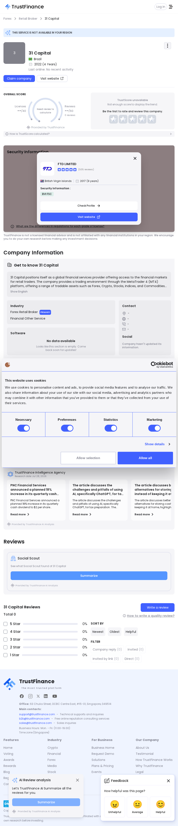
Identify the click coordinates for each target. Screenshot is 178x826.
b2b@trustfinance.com (34, 718)
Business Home (103, 748)
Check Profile (86, 205)
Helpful (131, 632)
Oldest (115, 632)
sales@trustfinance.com (35, 723)
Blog (6, 772)
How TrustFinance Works (154, 760)
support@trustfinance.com (37, 714)
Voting (8, 754)
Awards (8, 760)
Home (8, 748)
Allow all (145, 458)
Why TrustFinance (149, 766)
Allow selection (88, 458)
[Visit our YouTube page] (54, 696)
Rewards (9, 766)
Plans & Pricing (103, 766)
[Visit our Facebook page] (21, 696)
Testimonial (144, 754)
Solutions (98, 760)
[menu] (167, 45)
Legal (139, 772)
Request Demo (103, 754)
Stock (52, 772)
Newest (98, 632)
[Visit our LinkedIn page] (46, 696)
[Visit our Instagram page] (30, 696)
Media (52, 766)
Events (97, 772)
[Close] (135, 158)
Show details (155, 444)
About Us (142, 748)
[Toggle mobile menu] (171, 7)
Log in (161, 7)
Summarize (89, 576)
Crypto (53, 748)
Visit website (86, 217)
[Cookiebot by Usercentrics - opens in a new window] (154, 365)
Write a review (157, 607)
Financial (54, 754)
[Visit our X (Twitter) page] (38, 696)
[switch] (67, 428)
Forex (52, 760)
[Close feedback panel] (168, 780)
